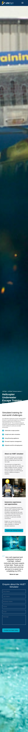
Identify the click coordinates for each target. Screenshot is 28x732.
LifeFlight (4, 391)
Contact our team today (11, 630)
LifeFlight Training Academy (14, 391)
